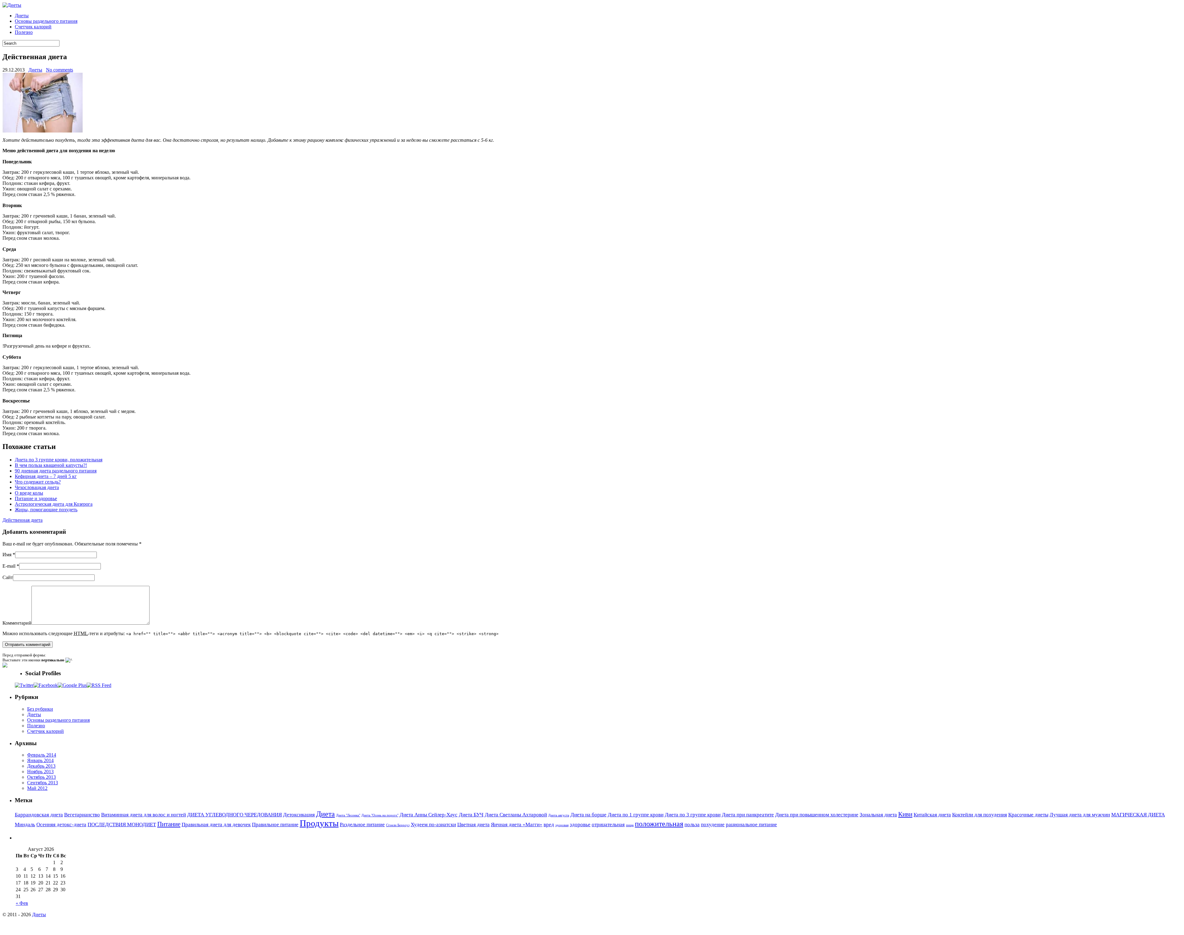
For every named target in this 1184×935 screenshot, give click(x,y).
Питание (168, 824)
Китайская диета (932, 815)
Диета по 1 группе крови (636, 815)
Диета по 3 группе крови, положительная (58, 459)
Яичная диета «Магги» (516, 824)
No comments (59, 69)
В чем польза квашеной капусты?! (51, 465)
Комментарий (16, 623)
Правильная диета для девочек (216, 824)
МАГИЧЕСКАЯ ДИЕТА (1138, 815)
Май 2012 (37, 788)
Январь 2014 (40, 760)
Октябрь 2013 (41, 777)
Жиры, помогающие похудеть (46, 509)
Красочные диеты (1028, 815)
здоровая (562, 825)
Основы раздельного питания (46, 21)
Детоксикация (299, 815)
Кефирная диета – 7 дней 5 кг (46, 476)
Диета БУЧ (471, 815)
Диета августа (558, 815)
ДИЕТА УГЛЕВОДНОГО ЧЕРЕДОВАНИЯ (234, 815)
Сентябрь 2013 (42, 782)
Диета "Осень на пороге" (379, 815)
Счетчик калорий (33, 26)
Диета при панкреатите (748, 815)
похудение (713, 824)
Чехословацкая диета (37, 487)
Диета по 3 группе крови (693, 815)
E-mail (8, 566)
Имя (6, 554)
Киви (905, 814)
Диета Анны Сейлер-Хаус (429, 815)
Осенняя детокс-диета (61, 824)
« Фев (22, 903)
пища (630, 825)
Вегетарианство (82, 815)
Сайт (7, 577)
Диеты (22, 15)
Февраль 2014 (41, 754)
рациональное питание (751, 824)
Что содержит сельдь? (38, 481)
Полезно (24, 32)
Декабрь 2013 (41, 766)
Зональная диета (878, 815)
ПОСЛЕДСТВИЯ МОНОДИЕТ (122, 824)
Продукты (319, 823)
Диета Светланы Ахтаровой (516, 815)
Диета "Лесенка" (348, 815)
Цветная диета (473, 824)
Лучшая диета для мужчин (1080, 815)
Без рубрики (40, 709)
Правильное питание (275, 824)
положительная (659, 823)
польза (692, 824)
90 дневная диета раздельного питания (56, 470)
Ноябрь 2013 (40, 771)
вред (549, 824)
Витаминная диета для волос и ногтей (143, 815)
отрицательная (608, 824)
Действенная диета (22, 520)
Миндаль (25, 824)
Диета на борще (588, 815)
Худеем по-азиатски (433, 824)
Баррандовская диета (39, 815)
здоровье (580, 824)
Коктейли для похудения (979, 815)
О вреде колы (29, 493)
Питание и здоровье (36, 498)
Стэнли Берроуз (397, 825)
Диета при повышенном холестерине (816, 815)
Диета (325, 814)
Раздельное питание (362, 824)
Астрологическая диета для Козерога (53, 504)
